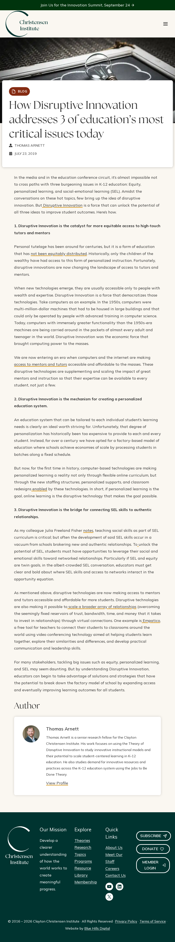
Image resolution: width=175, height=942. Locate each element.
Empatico (151, 620)
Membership (85, 881)
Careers (112, 868)
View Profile (57, 783)
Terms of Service (153, 921)
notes (88, 530)
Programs (83, 861)
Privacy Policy (126, 921)
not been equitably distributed (59, 253)
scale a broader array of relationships (101, 606)
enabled (39, 488)
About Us (113, 847)
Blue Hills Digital (97, 928)
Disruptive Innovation (62, 205)
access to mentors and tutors (40, 364)
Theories (82, 840)
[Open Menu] (165, 23)
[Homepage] (26, 23)
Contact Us (115, 875)
